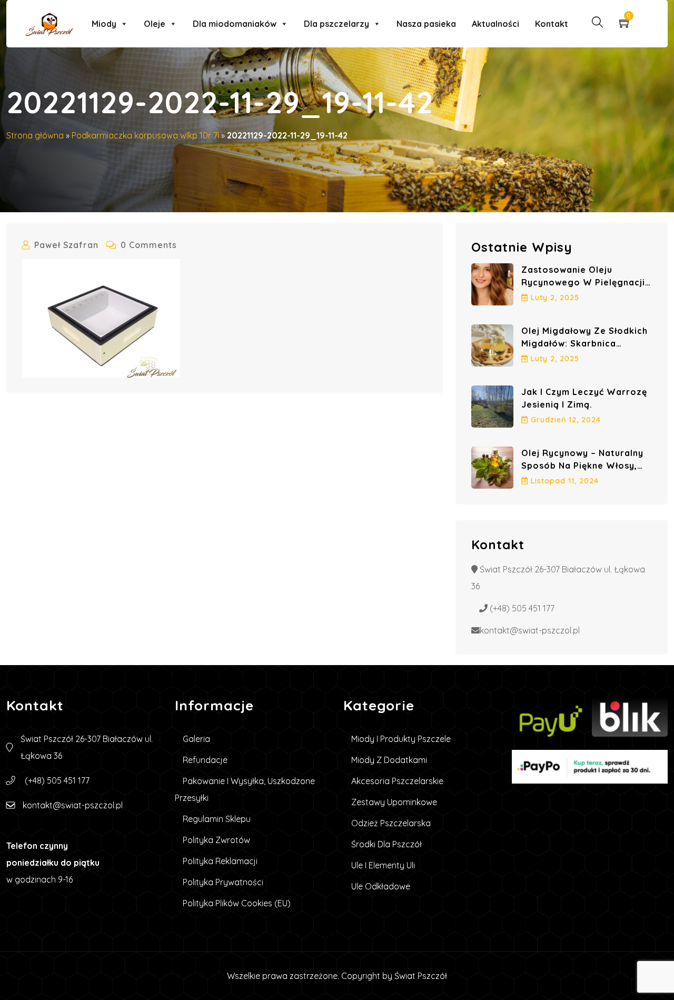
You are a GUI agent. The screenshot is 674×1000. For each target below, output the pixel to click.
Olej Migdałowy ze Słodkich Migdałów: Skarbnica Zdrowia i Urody (584, 343)
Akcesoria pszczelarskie (397, 781)
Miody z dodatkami (389, 760)
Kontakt (551, 23)
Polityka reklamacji (220, 861)
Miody (104, 23)
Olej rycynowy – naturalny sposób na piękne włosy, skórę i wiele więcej (582, 465)
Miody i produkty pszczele (401, 739)
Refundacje (205, 760)
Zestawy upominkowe (394, 802)
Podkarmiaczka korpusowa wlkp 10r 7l (145, 135)
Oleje (154, 23)
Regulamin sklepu (217, 819)
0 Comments (149, 245)
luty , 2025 (555, 297)
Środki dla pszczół (386, 844)
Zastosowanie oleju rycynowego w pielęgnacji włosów (583, 282)
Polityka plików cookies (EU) (237, 903)
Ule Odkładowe (380, 886)
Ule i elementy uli (383, 865)
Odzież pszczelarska (391, 823)
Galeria (196, 739)
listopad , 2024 (565, 481)
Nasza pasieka (426, 23)
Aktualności (495, 23)
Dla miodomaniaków (234, 23)
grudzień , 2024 (566, 419)
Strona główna (35, 135)
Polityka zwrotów (216, 840)
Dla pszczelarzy (336, 23)
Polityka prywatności (223, 882)
